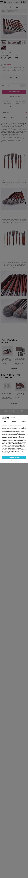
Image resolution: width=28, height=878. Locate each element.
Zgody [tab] (5, 421)
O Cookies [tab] (23, 421)
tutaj (8, 452)
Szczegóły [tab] (14, 421)
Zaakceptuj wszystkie (14, 457)
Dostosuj (13, 460)
